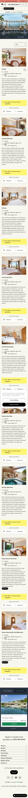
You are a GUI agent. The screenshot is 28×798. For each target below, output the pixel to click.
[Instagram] (8, 777)
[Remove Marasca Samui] (13, 8)
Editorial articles (5, 760)
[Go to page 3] (14, 134)
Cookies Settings (14, 400)
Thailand (14, 26)
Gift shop (3, 750)
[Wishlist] (21, 4)
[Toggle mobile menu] (26, 4)
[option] (14, 711)
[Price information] (27, 32)
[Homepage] (14, 4)
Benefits (3, 748)
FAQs (5, 786)
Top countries (4, 753)
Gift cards (19, 786)
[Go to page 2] (13, 134)
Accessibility (24, 786)
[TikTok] (19, 777)
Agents (10, 786)
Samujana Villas (7, 718)
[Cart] (23, 4)
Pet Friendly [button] (25, 69)
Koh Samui (8, 26)
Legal (2, 786)
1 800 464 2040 (19, 739)
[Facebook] (12, 777)
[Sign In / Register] (2, 4)
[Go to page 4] (15, 483)
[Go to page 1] (12, 134)
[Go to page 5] (16, 483)
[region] (14, 399)
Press (8, 786)
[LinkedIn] (16, 777)
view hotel (14, 724)
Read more (5, 588)
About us (3, 745)
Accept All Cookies (14, 404)
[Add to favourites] (3, 28)
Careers (14, 786)
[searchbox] (21, 8)
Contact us (4, 763)
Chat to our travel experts (21, 795)
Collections (4, 755)
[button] (7, 691)
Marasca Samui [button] (7, 8)
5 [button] (17, 729)
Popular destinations (6, 758)
